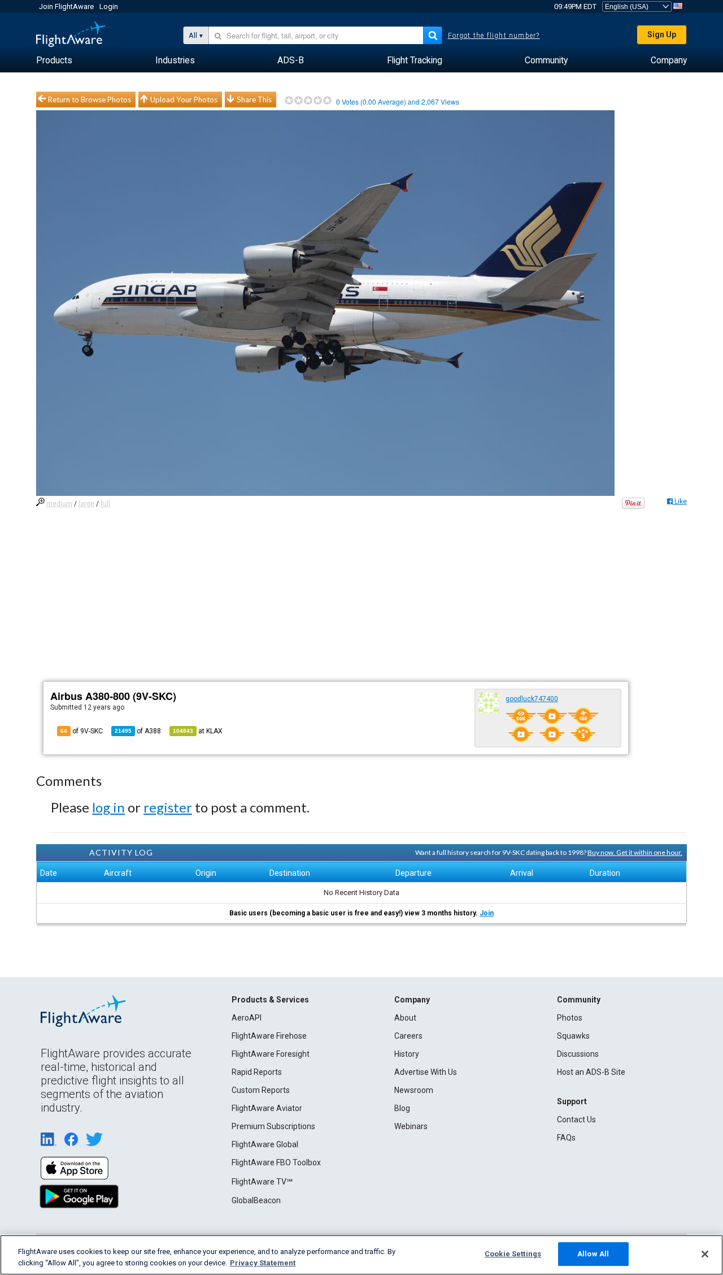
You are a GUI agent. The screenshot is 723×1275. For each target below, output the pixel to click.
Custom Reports (261, 1090)
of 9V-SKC (81, 731)
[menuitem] (54, 60)
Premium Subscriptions (273, 1126)
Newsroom (413, 1090)
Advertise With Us (425, 1072)
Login (108, 6)
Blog (402, 1108)
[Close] (704, 1254)
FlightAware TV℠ (262, 1181)
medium (59, 504)
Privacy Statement (262, 1263)
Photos (569, 1017)
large (86, 504)
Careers (408, 1035)
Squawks (573, 1035)
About (405, 1017)
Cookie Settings (513, 1254)
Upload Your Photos (183, 99)
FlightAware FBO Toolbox (276, 1162)
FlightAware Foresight (271, 1053)
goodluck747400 (532, 699)
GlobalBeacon (256, 1200)
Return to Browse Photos (89, 99)
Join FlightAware (66, 6)
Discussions (578, 1053)
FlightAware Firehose (269, 1035)
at (198, 731)
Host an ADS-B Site (591, 1072)
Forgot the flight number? (494, 36)
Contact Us (576, 1119)
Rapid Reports (257, 1072)
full (105, 504)
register (167, 807)
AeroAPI (247, 1017)
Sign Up (661, 34)
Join (487, 913)
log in (108, 807)
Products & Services (270, 999)
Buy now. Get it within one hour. (634, 852)
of (138, 731)
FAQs (566, 1137)
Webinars (411, 1126)
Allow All (593, 1254)
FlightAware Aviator (267, 1108)
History (406, 1053)
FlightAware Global (265, 1144)
